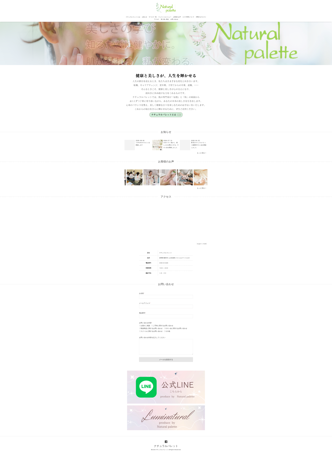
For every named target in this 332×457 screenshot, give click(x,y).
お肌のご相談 (145, 325)
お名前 (141, 293)
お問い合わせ (174, 19)
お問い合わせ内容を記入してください (152, 337)
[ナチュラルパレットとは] (166, 117)
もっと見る (201, 153)
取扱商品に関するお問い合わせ (152, 328)
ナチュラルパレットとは (133, 17)
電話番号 (142, 313)
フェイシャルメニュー (164, 17)
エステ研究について (188, 17)
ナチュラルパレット (166, 446)
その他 (167, 331)
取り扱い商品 (165, 19)
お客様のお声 (177, 17)
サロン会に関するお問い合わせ (176, 328)
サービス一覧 (153, 17)
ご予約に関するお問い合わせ (163, 325)
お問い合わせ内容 (145, 323)
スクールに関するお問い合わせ (152, 331)
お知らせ (144, 17)
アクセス (156, 19)
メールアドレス (145, 303)
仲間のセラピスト (201, 17)
